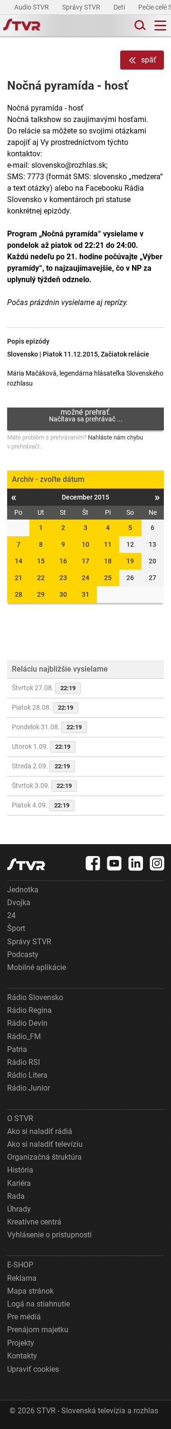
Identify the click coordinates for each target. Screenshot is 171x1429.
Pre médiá (24, 1316)
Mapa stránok (30, 1291)
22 (41, 578)
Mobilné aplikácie (36, 967)
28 (18, 594)
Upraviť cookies (33, 1369)
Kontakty (22, 1355)
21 (18, 578)
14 (18, 561)
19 (130, 561)
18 (108, 561)
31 (85, 594)
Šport (16, 928)
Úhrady (19, 1209)
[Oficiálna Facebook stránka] (93, 863)
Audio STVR (32, 7)
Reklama (22, 1278)
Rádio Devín (27, 1023)
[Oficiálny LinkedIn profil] (135, 863)
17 (85, 561)
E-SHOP (20, 1264)
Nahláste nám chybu (115, 437)
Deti (120, 7)
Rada (16, 1196)
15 (41, 561)
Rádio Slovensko (35, 997)
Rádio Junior (28, 1087)
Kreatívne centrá (34, 1221)
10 (85, 544)
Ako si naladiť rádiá (39, 1131)
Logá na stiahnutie (38, 1303)
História (20, 1169)
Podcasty (22, 954)
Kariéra (19, 1183)
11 (108, 544)
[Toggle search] (139, 25)
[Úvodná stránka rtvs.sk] (22, 25)
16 (63, 561)
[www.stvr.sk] (26, 864)
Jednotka (22, 889)
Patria (17, 1049)
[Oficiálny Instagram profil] (157, 863)
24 (85, 578)
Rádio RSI (23, 1062)
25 (108, 578)
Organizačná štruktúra (44, 1157)
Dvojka (18, 902)
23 (63, 578)
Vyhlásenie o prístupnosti (49, 1234)
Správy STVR (82, 7)
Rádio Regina (29, 1010)
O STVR (20, 1118)
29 (41, 594)
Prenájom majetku (37, 1329)
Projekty (20, 1342)
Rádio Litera (27, 1075)
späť (148, 59)
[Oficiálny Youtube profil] (114, 863)
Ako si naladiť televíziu (45, 1144)
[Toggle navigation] (160, 25)
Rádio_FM (24, 1036)
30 (63, 594)
